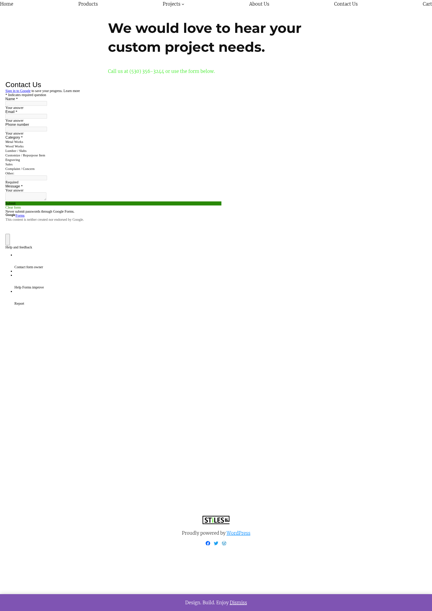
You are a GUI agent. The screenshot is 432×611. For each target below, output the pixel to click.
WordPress (238, 533)
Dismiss (238, 602)
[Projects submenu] (183, 4)
